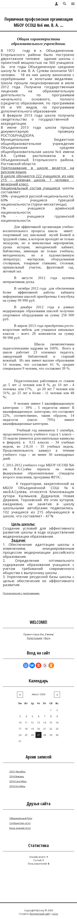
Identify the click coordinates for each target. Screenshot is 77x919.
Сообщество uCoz (20, 823)
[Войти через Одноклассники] (51, 665)
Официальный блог (20, 818)
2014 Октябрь (17, 786)
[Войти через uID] (26, 665)
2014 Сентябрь (18, 781)
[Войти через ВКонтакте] (32, 665)
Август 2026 (38, 694)
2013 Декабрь (17, 771)
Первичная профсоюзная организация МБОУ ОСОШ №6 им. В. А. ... (38, 22)
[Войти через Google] (45, 665)
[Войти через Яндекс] (38, 665)
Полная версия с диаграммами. (21, 593)
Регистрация (34, 638)
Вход (47, 638)
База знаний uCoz (20, 828)
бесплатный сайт (40, 913)
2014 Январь (16, 776)
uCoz (55, 913)
